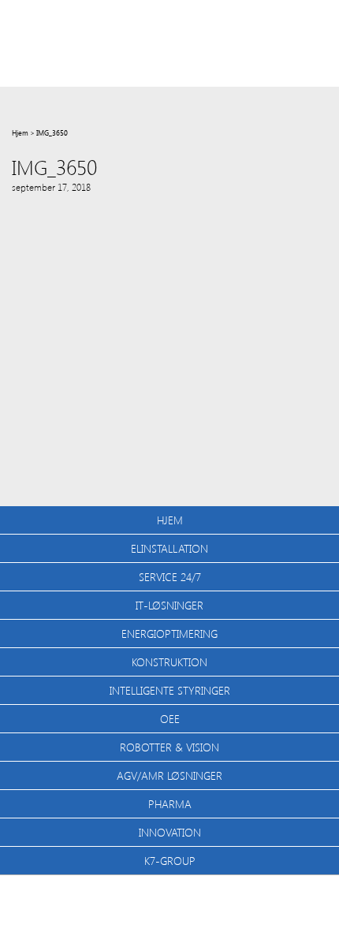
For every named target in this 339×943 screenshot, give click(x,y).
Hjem (20, 132)
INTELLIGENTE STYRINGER (170, 690)
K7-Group (170, 860)
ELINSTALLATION (169, 548)
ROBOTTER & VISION (169, 747)
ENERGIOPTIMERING (169, 633)
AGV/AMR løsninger (169, 775)
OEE (170, 718)
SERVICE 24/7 (170, 576)
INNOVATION (170, 832)
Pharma (170, 803)
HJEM (170, 519)
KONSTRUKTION (169, 661)
